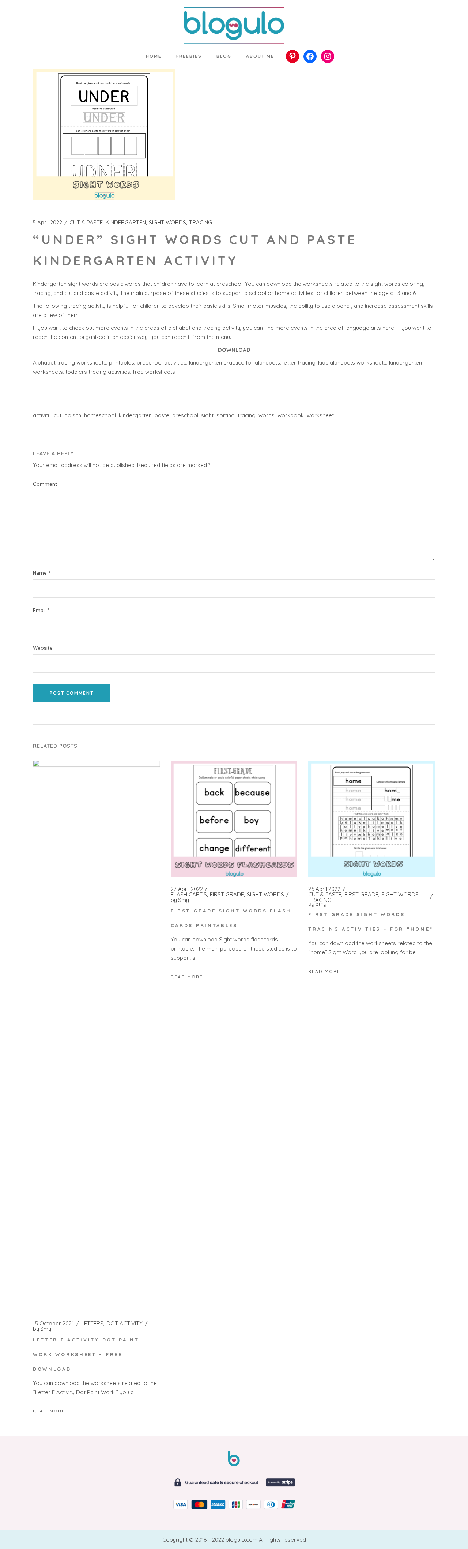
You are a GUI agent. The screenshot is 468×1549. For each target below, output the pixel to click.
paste (162, 415)
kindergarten (135, 415)
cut (57, 415)
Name (42, 573)
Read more (49, 1411)
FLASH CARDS (189, 894)
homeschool (100, 415)
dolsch (72, 415)
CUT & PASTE (86, 222)
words (266, 415)
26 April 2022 (324, 889)
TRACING (200, 222)
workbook (291, 415)
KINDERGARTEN (126, 222)
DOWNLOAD (234, 349)
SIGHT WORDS (167, 222)
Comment (45, 484)
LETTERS (92, 1323)
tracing (247, 415)
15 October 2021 (53, 1323)
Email (41, 610)
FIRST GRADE (227, 894)
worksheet (320, 415)
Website (43, 648)
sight (207, 415)
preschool (185, 415)
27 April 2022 (187, 889)
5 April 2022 (47, 222)
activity (42, 415)
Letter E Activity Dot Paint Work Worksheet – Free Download (86, 1354)
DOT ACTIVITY (124, 1323)
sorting (225, 415)
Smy (42, 1329)
